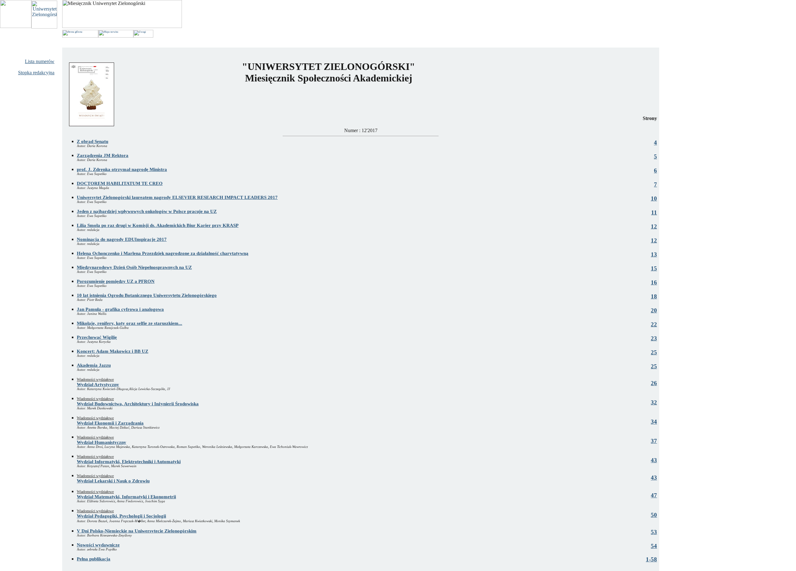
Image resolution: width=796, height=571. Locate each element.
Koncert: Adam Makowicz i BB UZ (112, 351)
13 (654, 254)
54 (654, 546)
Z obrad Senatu (92, 141)
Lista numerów (39, 61)
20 (654, 310)
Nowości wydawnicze (98, 544)
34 (654, 421)
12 (654, 226)
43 (654, 460)
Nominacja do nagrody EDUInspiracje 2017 (122, 239)
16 (654, 282)
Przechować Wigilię (97, 337)
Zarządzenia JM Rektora (102, 155)
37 (654, 441)
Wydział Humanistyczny (101, 442)
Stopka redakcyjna (36, 72)
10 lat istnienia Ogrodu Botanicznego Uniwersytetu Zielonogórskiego (147, 295)
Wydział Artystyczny (98, 384)
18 (654, 296)
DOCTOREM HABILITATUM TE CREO (120, 183)
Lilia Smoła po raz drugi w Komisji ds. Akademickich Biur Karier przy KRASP (157, 225)
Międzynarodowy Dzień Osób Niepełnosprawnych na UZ (134, 267)
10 (654, 198)
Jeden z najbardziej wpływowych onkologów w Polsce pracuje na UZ (147, 211)
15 (654, 268)
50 (654, 515)
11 (654, 212)
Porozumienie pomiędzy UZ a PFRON (116, 281)
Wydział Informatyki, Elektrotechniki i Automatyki (129, 461)
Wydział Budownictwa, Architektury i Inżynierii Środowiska (138, 403)
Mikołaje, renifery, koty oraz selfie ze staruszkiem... (129, 323)
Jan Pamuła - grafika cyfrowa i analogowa (120, 309)
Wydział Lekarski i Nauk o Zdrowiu (113, 480)
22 (654, 324)
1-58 (651, 559)
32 (654, 402)
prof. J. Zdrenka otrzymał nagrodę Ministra (122, 169)
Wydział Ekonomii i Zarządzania (110, 423)
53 (654, 532)
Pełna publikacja (93, 558)
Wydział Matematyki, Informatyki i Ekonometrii (126, 496)
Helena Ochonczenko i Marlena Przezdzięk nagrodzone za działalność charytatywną (162, 253)
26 (654, 383)
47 (654, 495)
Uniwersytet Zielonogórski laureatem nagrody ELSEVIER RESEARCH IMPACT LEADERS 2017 (177, 197)
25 (654, 352)
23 (654, 338)
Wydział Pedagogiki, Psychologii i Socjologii (121, 515)
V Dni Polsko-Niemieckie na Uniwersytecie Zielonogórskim (137, 530)
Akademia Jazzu (94, 365)
